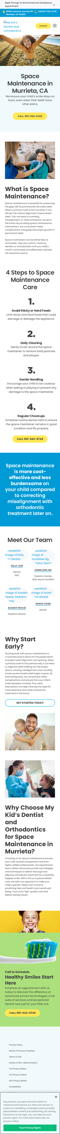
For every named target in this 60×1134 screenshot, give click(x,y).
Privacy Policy (15, 1044)
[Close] (56, 1096)
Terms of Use (15, 1056)
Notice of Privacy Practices (22, 1050)
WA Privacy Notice (18, 1080)
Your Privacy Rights (30, 1127)
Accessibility (15, 1086)
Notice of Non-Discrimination (23, 1062)
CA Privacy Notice (17, 1068)
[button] (55, 26)
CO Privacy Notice (17, 1074)
